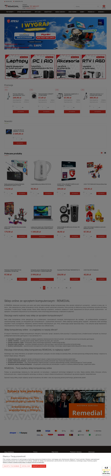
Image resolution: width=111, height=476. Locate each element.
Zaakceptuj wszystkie (39, 466)
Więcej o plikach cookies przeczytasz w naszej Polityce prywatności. (23, 462)
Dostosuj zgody (26, 466)
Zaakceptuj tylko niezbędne (12, 466)
